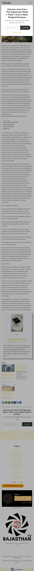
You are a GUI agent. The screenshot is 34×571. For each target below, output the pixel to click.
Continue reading (17, 32)
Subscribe (25, 27)
